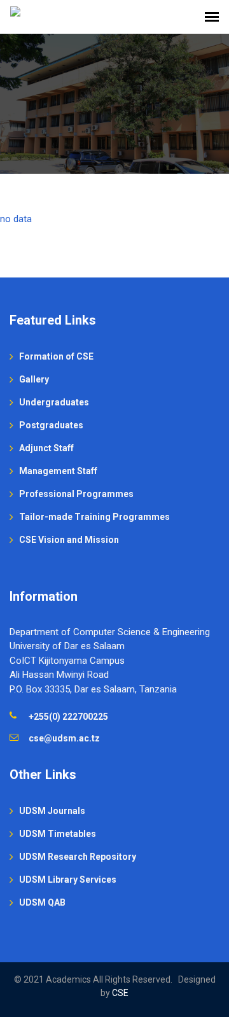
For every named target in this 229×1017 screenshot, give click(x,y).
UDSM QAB (42, 902)
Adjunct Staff (46, 448)
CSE (120, 993)
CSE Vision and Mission (69, 540)
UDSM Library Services (67, 879)
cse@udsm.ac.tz (64, 738)
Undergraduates (54, 402)
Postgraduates (51, 425)
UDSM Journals (52, 811)
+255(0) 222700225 (68, 717)
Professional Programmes (76, 494)
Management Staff (58, 471)
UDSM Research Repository (77, 857)
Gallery (34, 379)
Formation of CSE (56, 356)
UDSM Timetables (57, 834)
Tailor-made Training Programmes (94, 517)
